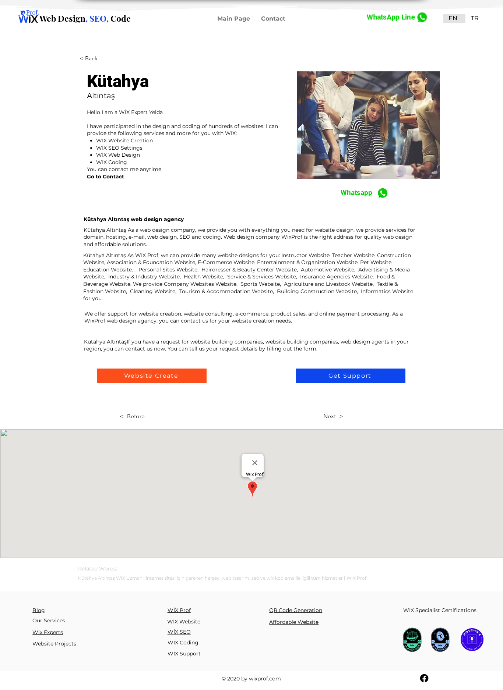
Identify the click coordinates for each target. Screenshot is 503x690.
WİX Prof (179, 610)
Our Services (48, 620)
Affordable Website (294, 622)
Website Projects (54, 643)
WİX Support (184, 653)
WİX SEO (179, 632)
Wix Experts (47, 632)
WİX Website (183, 621)
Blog (38, 610)
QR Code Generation (295, 610)
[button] (152, 376)
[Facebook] (424, 678)
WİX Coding (183, 642)
